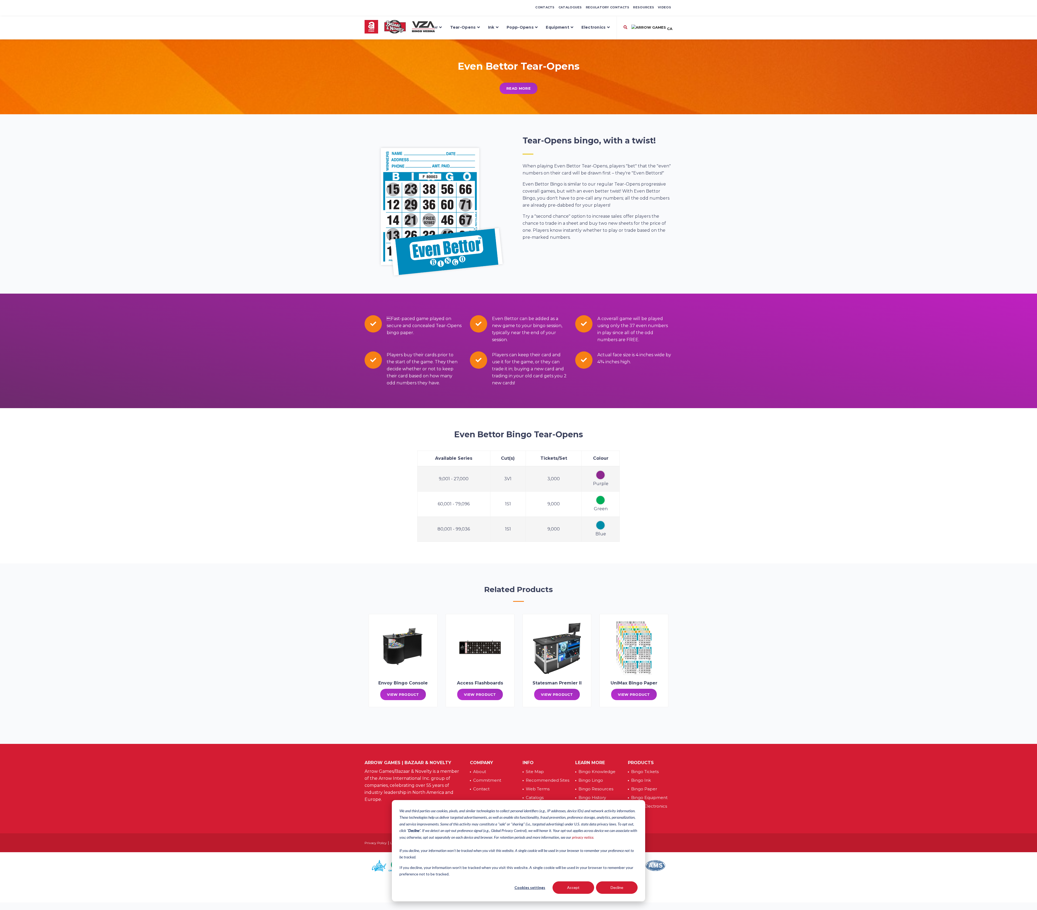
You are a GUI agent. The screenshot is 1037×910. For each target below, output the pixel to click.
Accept (573, 887)
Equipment (557, 27)
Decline (617, 887)
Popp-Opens (520, 27)
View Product (403, 694)
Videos (664, 7)
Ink (491, 27)
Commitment (487, 780)
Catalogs (535, 797)
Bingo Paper (644, 788)
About (479, 771)
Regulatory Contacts (607, 7)
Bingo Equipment (649, 797)
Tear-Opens (463, 27)
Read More (518, 88)
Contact (481, 788)
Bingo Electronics (649, 806)
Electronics (593, 27)
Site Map (535, 771)
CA (669, 28)
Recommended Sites (547, 780)
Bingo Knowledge (596, 771)
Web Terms (538, 788)
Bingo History (592, 797)
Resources (643, 7)
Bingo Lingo (590, 780)
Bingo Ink (641, 780)
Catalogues (570, 7)
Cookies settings (529, 887)
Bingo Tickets (645, 771)
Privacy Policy (376, 843)
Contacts (544, 7)
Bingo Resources (595, 788)
